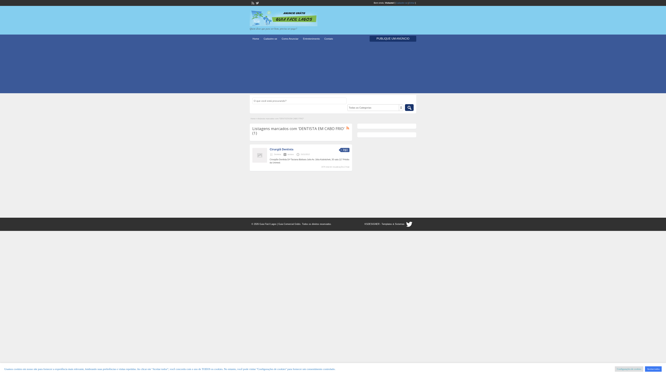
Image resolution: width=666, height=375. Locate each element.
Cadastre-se (401, 3)
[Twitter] (257, 2)
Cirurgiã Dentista (281, 149)
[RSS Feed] (252, 2)
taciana (291, 154)
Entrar (412, 3)
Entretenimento (311, 38)
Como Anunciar (290, 38)
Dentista (277, 154)
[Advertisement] (333, 69)
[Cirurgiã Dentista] (259, 162)
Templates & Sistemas (393, 224)
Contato (328, 38)
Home (256, 38)
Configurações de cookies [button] (629, 369)
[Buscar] (409, 107)
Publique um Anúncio (393, 38)
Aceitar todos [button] (653, 369)
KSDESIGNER (372, 224)
